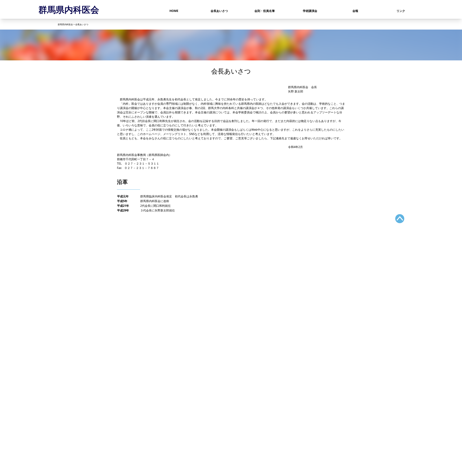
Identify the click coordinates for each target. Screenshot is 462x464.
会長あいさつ (219, 11)
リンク (400, 11)
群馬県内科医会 (68, 9)
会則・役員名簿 (264, 11)
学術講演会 (310, 11)
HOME (173, 11)
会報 (355, 11)
